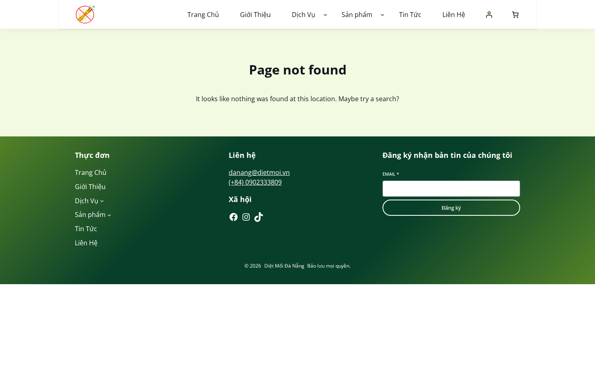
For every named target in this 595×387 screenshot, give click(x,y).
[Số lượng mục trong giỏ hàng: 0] (513, 14)
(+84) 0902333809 (255, 182)
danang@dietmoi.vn (259, 172)
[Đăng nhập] (489, 14)
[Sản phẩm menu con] (382, 15)
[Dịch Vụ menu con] (325, 15)
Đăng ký (451, 207)
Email (390, 174)
